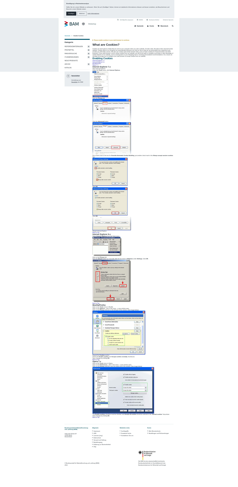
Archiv (67, 64)
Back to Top (96, 232)
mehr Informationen (93, 13)
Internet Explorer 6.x (98, 62)
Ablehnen (82, 13)
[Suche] (172, 26)
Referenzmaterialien (74, 46)
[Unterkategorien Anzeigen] (89, 46)
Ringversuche (71, 53)
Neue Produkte (71, 60)
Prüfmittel (69, 50)
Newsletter (74, 82)
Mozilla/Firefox (97, 63)
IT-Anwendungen (72, 57)
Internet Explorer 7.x (98, 60)
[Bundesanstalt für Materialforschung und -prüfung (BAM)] (75, 24)
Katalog (68, 67)
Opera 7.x (95, 65)
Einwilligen (71, 13)
